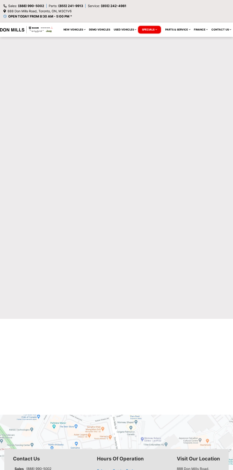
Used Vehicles (124, 29)
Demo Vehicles (99, 29)
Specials (148, 29)
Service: (107, 6)
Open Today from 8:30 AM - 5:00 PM (38, 16)
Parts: (66, 6)
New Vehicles (73, 29)
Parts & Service (176, 29)
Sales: (26, 6)
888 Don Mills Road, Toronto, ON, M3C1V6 (40, 11)
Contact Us (220, 29)
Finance (199, 29)
